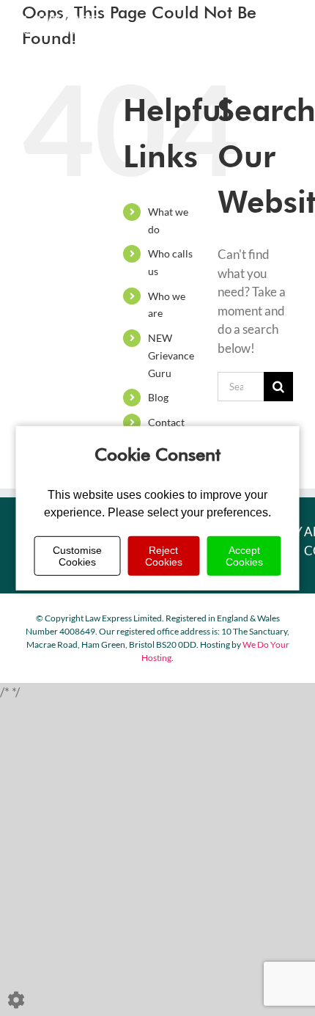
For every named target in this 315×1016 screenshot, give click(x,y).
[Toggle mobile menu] (285, 22)
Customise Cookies (77, 556)
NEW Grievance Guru (171, 355)
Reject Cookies (163, 556)
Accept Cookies (244, 556)
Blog (158, 397)
